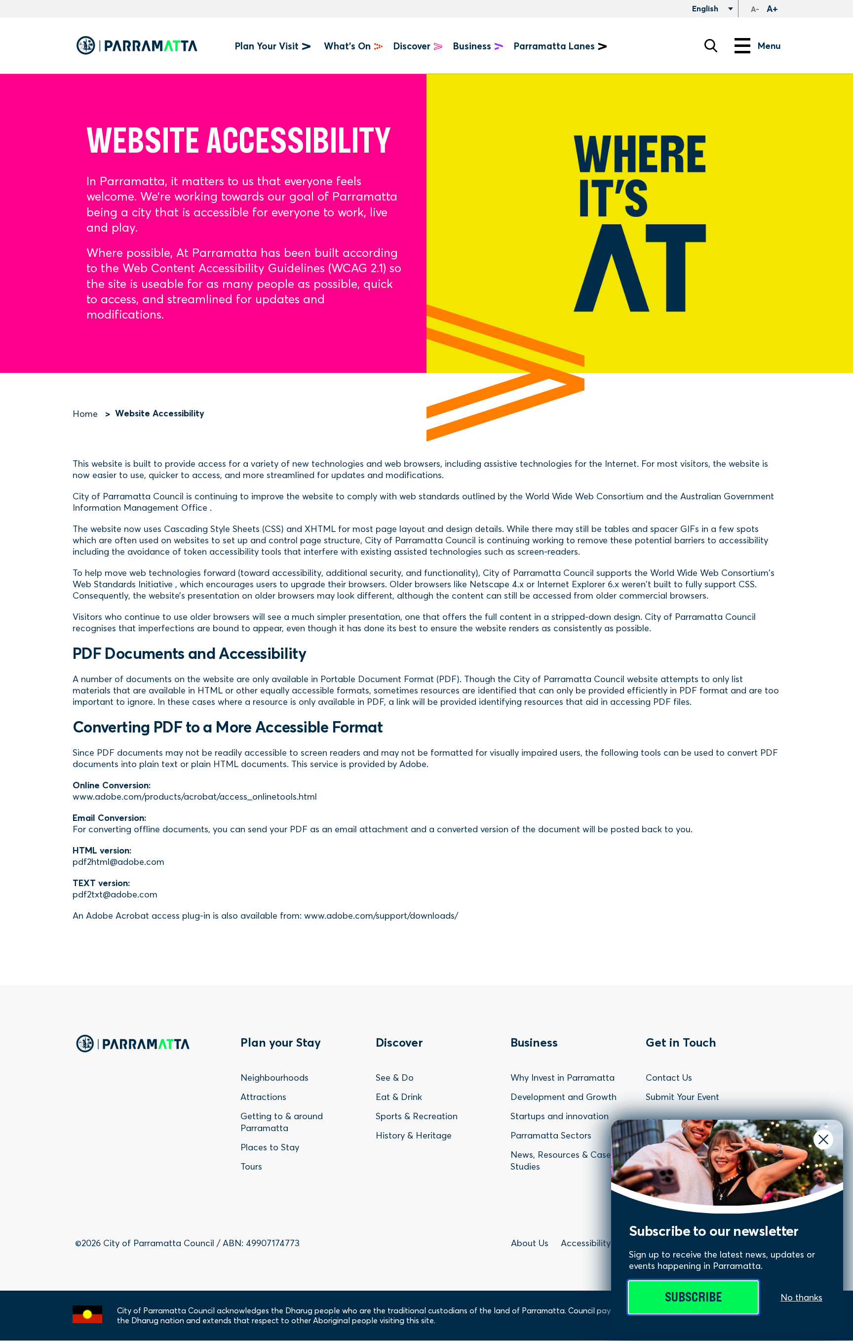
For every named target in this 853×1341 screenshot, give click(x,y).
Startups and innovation (559, 1116)
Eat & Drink (399, 1096)
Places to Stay (269, 1147)
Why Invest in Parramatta (562, 1077)
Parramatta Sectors (550, 1135)
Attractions (263, 1096)
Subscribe (693, 1297)
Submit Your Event (682, 1096)
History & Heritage (414, 1135)
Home (85, 413)
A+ (772, 8)
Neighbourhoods (274, 1077)
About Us (529, 1243)
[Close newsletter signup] (823, 1139)
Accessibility (586, 1243)
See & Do (395, 1077)
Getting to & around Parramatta (281, 1122)
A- (755, 9)
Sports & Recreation (417, 1116)
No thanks (801, 1297)
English (704, 8)
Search (710, 45)
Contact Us (669, 1077)
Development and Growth (563, 1096)
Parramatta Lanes (554, 46)
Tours (251, 1166)
